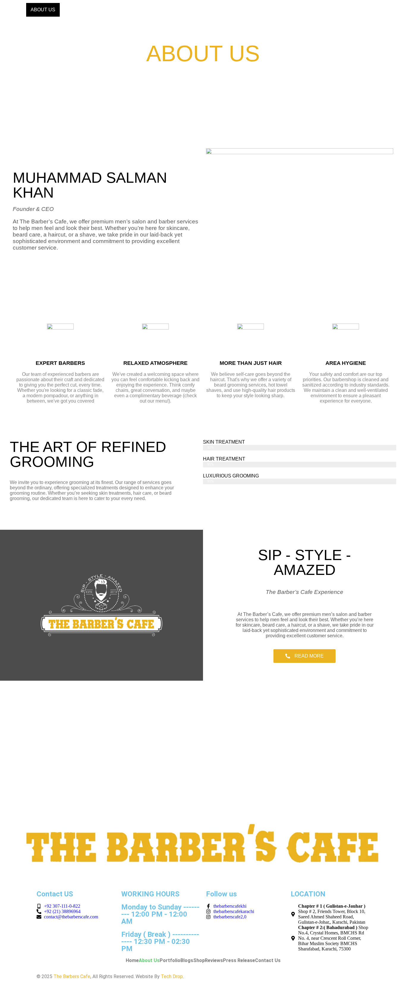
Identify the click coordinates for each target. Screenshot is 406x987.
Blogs (132, 9)
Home (14, 9)
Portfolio (101, 9)
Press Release (223, 9)
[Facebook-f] (377, 10)
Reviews (182, 9)
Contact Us (267, 9)
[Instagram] (395, 10)
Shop (156, 9)
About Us (43, 9)
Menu (71, 9)
